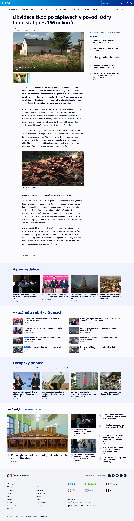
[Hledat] (122, 3)
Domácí (39, 9)
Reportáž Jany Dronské (29, 187)
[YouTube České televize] (117, 475)
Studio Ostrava (41, 493)
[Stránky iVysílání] (111, 484)
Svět (46, 9)
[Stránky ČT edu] (109, 490)
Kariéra (38, 499)
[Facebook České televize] (113, 475)
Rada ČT (38, 496)
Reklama (39, 487)
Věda (79, 9)
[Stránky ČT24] (71, 484)
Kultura (86, 9)
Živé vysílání (11, 487)
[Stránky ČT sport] (90, 484)
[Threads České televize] (125, 475)
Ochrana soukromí (31, 517)
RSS (125, 517)
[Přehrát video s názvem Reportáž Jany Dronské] (52, 168)
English (22, 517)
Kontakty (39, 509)
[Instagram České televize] (109, 475)
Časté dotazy (40, 506)
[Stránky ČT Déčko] (71, 490)
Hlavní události (14, 9)
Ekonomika (63, 9)
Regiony (54, 9)
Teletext (10, 493)
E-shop (9, 503)
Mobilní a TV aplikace (14, 506)
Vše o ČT (10, 509)
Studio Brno (40, 490)
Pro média (39, 484)
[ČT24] (6, 3)
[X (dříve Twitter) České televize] (121, 475)
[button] (53, 168)
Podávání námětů (41, 503)
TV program (11, 484)
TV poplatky (11, 490)
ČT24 (14, 28)
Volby (32, 9)
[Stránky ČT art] (89, 490)
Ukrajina (25, 9)
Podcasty (95, 9)
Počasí (72, 9)
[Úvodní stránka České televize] (18, 475)
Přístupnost (43, 517)
